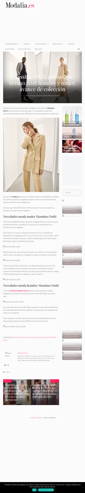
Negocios (57, 44)
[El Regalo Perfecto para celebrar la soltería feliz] (70, 358)
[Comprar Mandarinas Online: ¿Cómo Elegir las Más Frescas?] (70, 349)
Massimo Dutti (53, 96)
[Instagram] (5, 365)
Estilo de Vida (24, 49)
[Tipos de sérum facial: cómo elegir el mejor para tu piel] (72, 125)
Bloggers (9, 49)
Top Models (40, 44)
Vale (34, 490)
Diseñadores (11, 44)
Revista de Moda (49, 418)
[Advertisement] (42, 25)
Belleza (38, 49)
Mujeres (8, 372)
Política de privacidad (46, 490)
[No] (82, 488)
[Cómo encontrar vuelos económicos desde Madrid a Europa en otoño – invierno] (70, 212)
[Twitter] (8, 365)
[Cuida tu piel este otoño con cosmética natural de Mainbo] (72, 137)
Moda (26, 44)
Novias (71, 44)
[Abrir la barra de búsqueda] (79, 49)
